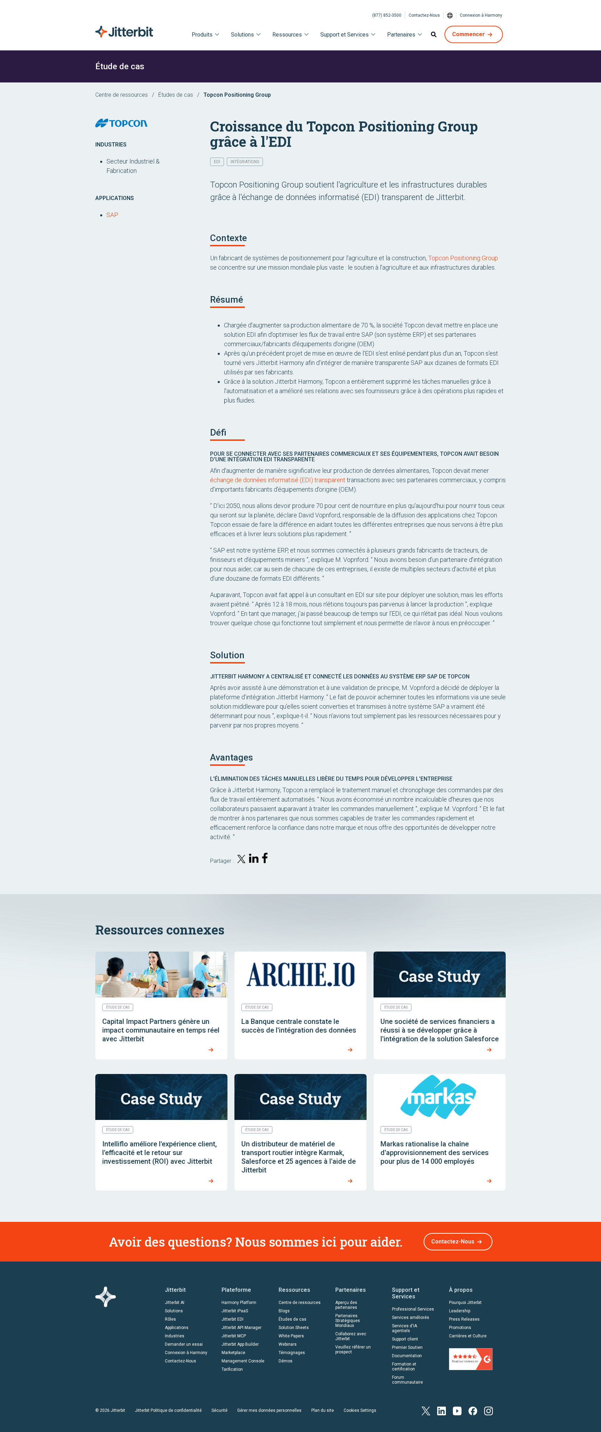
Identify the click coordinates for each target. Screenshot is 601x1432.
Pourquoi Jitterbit (465, 1302)
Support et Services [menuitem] (344, 34)
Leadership (459, 1310)
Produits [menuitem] (202, 34)
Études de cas (175, 95)
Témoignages (292, 1352)
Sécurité (219, 1410)
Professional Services (413, 1309)
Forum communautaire (407, 1380)
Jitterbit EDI (232, 1319)
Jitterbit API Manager (242, 1327)
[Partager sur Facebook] (266, 859)
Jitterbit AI (174, 1302)
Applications (177, 1327)
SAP (112, 214)
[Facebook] (472, 1410)
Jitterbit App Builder (240, 1344)
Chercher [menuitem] (433, 34)
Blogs (284, 1310)
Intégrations (245, 161)
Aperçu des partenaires (346, 1305)
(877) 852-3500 (386, 15)
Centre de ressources (121, 95)
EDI (217, 161)
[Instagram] (488, 1410)
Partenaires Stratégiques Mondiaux (347, 1320)
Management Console (243, 1361)
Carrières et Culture (468, 1336)
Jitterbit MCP (234, 1336)
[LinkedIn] (441, 1410)
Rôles (170, 1319)
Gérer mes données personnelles (269, 1410)
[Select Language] (450, 15)
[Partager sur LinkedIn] (254, 859)
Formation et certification (404, 1366)
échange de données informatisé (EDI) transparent (277, 480)
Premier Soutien (407, 1347)
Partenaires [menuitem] (401, 34)
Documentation (407, 1355)
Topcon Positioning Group (463, 258)
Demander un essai (184, 1344)
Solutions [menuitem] (242, 34)
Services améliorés (410, 1317)
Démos (286, 1361)
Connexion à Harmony (481, 15)
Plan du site (322, 1410)
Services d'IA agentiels (404, 1328)
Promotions (460, 1327)
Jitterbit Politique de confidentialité (168, 1410)
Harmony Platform (239, 1302)
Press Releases (464, 1319)
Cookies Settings (360, 1410)
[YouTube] (457, 1410)
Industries (174, 1336)
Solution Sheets (294, 1327)
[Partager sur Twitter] (241, 860)
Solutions (174, 1310)
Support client (405, 1339)
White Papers (291, 1336)
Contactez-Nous (424, 15)
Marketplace (233, 1352)
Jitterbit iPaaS (235, 1310)
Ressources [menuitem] (287, 34)
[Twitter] (426, 1410)
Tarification (232, 1369)
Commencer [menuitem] (468, 34)
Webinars (288, 1344)
